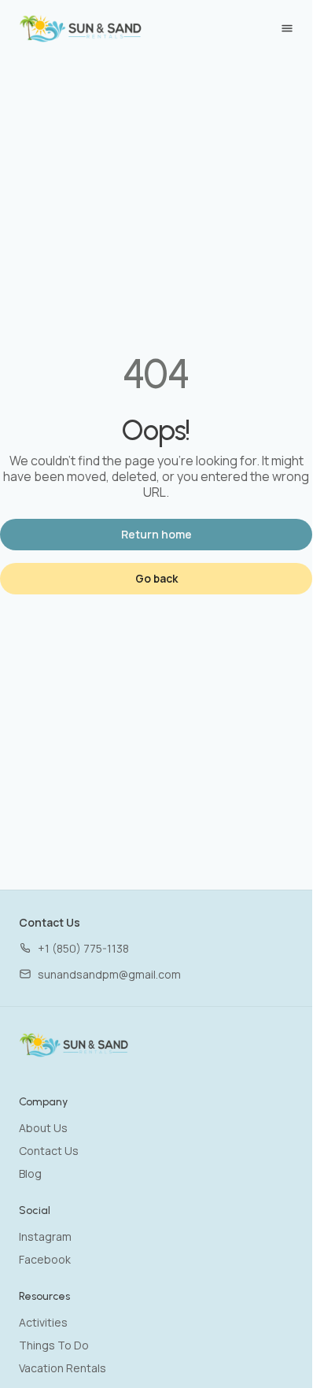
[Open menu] (287, 28)
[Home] (74, 1044)
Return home (156, 534)
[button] (74, 948)
